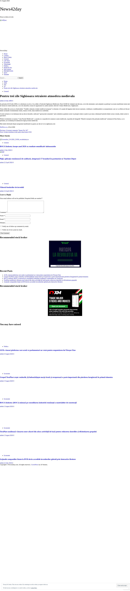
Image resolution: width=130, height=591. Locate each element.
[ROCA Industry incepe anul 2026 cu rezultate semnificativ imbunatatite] (14, 139)
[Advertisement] (65, 35)
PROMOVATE (8, 71)
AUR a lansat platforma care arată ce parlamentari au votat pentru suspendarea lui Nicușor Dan (32, 275)
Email (2, 219)
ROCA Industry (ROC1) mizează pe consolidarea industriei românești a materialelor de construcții (33, 278)
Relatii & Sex (8, 67)
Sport (5, 73)
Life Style (7, 61)
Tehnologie (7, 64)
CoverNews (34, 464)
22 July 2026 (8, 463)
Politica (6, 66)
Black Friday (8, 57)
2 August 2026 (8, 435)
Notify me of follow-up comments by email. (15, 226)
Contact (6, 55)
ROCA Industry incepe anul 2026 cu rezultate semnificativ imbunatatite (28, 146)
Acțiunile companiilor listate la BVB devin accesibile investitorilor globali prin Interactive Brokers (33, 282)
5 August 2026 (8, 381)
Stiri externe (7, 69)
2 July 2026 (8, 150)
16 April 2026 (8, 191)
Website (2, 223)
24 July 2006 (8, 101)
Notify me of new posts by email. (12, 230)
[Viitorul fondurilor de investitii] (14, 180)
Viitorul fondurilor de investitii (12, 187)
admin (2, 101)
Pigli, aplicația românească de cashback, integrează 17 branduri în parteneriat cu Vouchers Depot (38, 159)
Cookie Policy (34, 588)
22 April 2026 (8, 162)
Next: (16, 132)
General (6, 59)
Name (2, 215)
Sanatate (6, 74)
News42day (11, 8)
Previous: (14, 130)
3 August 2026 (8, 406)
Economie (7, 62)
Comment (3, 212)
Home (6, 54)
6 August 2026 (8, 354)
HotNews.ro (3, 127)
